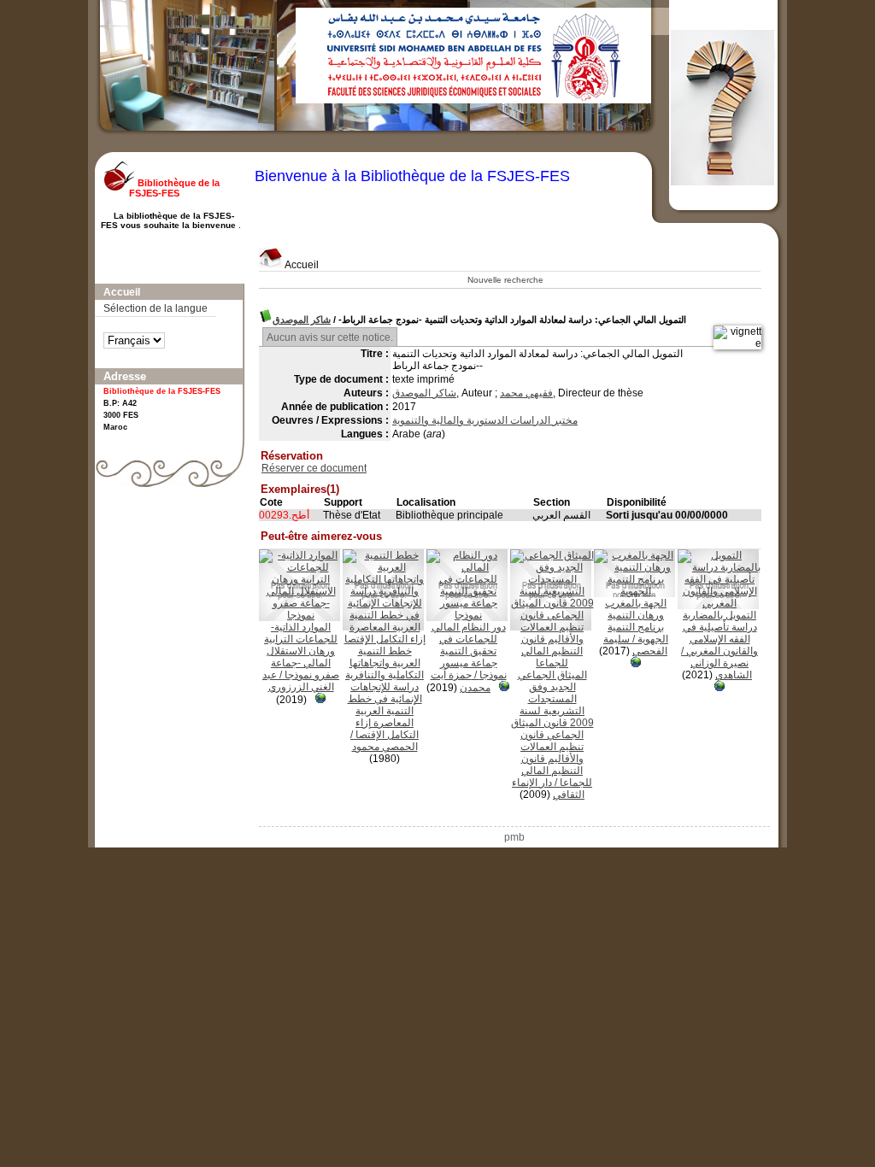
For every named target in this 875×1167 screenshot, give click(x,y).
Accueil (301, 265)
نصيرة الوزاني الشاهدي (721, 669)
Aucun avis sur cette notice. (330, 337)
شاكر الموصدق (302, 319)
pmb (514, 837)
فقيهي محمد (526, 393)
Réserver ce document (314, 468)
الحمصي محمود (385, 747)
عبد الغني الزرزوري (298, 681)
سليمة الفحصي (635, 645)
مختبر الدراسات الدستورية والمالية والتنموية (485, 420)
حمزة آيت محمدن (461, 681)
